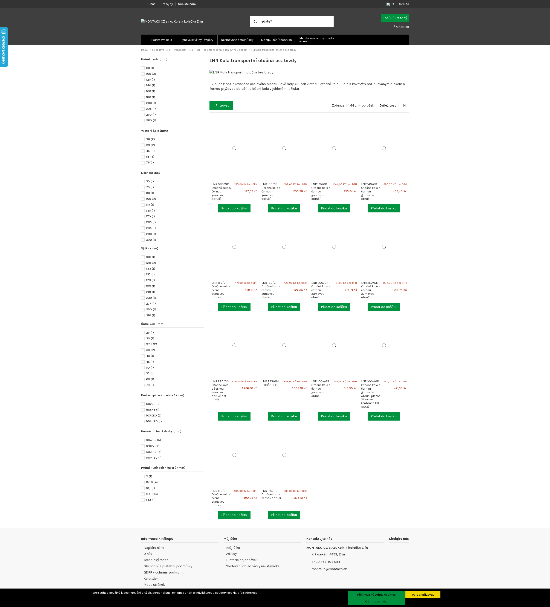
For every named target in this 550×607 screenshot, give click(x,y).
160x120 (154, 421)
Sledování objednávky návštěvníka (253, 566)
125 (150, 79)
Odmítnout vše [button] (376, 601)
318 (150, 315)
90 (150, 193)
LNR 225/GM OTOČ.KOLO (270, 383)
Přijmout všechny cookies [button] (376, 594)
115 (150, 204)
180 (150, 97)
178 (150, 280)
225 (151, 109)
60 (150, 379)
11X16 (152, 494)
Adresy (231, 554)
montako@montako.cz (329, 569)
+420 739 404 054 (326, 562)
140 (150, 85)
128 (151, 263)
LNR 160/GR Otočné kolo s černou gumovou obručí (221, 290)
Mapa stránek (154, 585)
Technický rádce (156, 560)
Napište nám (187, 4)
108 (150, 257)
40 (150, 356)
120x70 (153, 446)
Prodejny (167, 4)
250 (151, 114)
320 (151, 240)
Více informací (248, 593)
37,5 (151, 344)
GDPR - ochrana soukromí (164, 572)
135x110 (153, 452)
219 (150, 292)
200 (151, 103)
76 (150, 162)
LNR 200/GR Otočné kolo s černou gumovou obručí (320, 290)
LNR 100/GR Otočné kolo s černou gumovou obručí (271, 191)
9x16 (152, 482)
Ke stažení (152, 578)
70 (150, 187)
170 (150, 216)
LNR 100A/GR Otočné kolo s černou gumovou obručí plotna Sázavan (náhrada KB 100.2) (370, 394)
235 (151, 228)
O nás (151, 4)
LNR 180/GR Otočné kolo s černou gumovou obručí (271, 290)
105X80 (154, 415)
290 (151, 234)
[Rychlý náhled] (257, 126)
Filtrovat (222, 105)
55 (150, 157)
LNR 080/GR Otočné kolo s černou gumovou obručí (221, 191)
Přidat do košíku (234, 208)
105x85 (153, 440)
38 (150, 139)
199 (150, 286)
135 (150, 210)
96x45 (152, 410)
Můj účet (233, 548)
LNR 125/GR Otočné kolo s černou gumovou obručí (320, 191)
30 (150, 338)
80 (150, 68)
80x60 (153, 404)
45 (150, 151)
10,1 (150, 488)
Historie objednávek (242, 560)
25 (150, 332)
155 (150, 274)
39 (150, 145)
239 (151, 298)
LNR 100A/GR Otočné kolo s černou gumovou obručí (320, 389)
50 (150, 181)
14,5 (151, 500)
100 (151, 74)
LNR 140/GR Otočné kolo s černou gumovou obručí (370, 191)
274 (151, 303)
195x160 (154, 457)
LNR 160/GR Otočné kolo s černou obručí (271, 494)
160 (150, 91)
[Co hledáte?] (330, 21)
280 (151, 120)
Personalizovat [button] (423, 594)
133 (150, 268)
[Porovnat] (257, 121)
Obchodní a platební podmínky (168, 566)
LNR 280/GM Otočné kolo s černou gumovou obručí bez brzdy (220, 390)
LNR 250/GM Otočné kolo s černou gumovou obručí (370, 290)
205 (151, 222)
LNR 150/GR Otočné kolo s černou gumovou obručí (221, 498)
